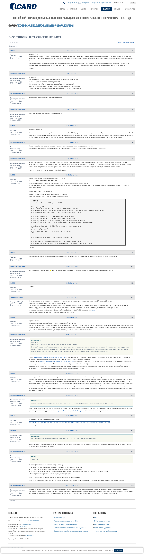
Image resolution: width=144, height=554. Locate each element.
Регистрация (126, 42)
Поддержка (106, 9)
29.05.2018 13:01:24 (72, 451)
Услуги (83, 9)
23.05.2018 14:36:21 (72, 175)
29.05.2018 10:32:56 (72, 395)
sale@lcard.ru (96, 3)
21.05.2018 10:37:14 (72, 73)
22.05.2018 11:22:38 (72, 126)
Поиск (119, 42)
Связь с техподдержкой (102, 528)
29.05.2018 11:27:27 (72, 416)
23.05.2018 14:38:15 (72, 252)
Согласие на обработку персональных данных (71, 531)
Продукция (73, 9)
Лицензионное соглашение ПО (65, 524)
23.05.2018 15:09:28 (72, 283)
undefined (118, 550)
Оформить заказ (130, 9)
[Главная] (28, 6)
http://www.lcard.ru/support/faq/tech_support (70, 411)
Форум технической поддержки (105, 531)
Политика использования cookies (66, 521)
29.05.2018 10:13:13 (72, 373)
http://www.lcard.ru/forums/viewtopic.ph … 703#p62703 (50, 357)
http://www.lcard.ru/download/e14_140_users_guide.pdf (56, 361)
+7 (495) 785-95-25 (71, 3)
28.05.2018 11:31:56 (72, 317)
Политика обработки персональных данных (70, 528)
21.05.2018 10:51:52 (72, 93)
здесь (93, 310)
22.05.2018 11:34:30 (72, 142)
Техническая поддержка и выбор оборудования (45, 25)
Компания (62, 9)
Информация (94, 9)
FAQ (95, 517)
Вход (132, 42)
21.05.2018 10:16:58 (72, 50)
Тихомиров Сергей (16, 297)
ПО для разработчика (102, 521)
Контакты (117, 9)
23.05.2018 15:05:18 (72, 267)
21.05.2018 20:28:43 (72, 110)
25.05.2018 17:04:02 (72, 297)
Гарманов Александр (17, 73)
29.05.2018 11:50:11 (72, 431)
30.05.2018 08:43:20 (72, 485)
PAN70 (12, 50)
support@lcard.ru (106, 3)
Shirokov (13, 431)
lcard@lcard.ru (86, 3)
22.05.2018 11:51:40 (72, 158)
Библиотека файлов (101, 524)
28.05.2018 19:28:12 (72, 334)
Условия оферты (60, 517)
